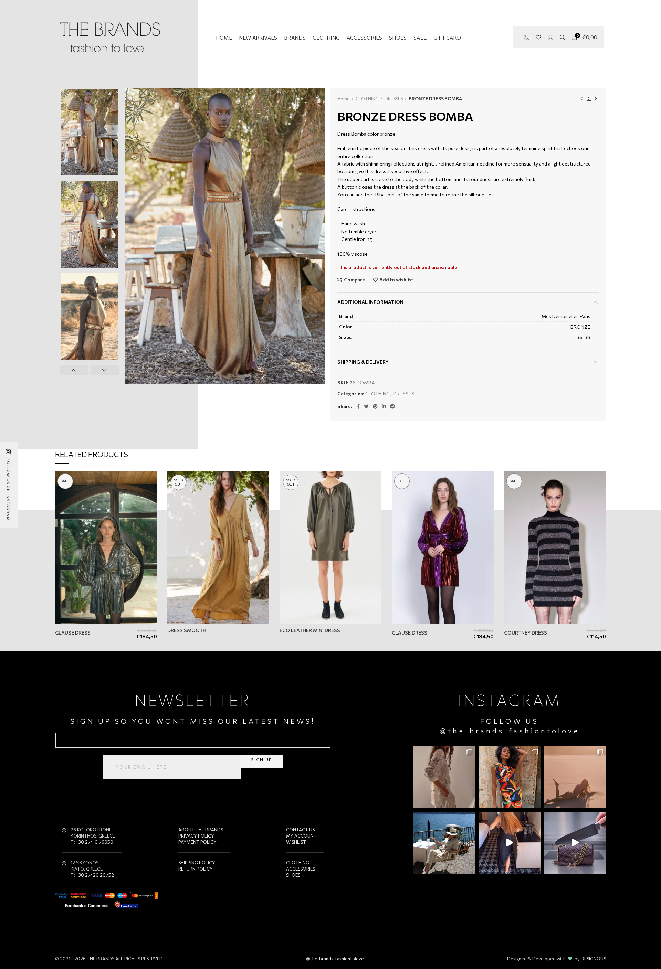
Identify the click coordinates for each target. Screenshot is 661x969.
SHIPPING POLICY (196, 862)
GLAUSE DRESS (73, 633)
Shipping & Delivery (363, 362)
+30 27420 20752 (95, 875)
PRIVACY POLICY (196, 836)
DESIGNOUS (593, 958)
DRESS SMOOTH (186, 630)
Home (343, 99)
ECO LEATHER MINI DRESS (310, 630)
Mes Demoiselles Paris (566, 316)
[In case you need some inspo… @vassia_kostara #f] (444, 843)
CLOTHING (367, 99)
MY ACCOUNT (301, 836)
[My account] (550, 37)
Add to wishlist (396, 279)
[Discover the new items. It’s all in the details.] (444, 777)
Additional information (370, 302)
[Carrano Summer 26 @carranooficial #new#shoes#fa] (510, 843)
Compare (354, 279)
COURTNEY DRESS (525, 633)
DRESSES (394, 99)
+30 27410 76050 (94, 842)
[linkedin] (384, 406)
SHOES (293, 875)
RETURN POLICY (195, 869)
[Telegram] (392, 406)
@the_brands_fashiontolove (509, 730)
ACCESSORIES (300, 869)
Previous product (581, 98)
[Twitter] (366, 406)
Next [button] (105, 370)
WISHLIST (296, 842)
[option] (89, 132)
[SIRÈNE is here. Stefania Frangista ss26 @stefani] (575, 777)
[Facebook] (358, 406)
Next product (595, 98)
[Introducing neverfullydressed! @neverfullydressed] (510, 777)
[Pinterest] (375, 406)
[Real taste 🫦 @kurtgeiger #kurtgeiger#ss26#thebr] (575, 843)
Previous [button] (74, 370)
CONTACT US (300, 829)
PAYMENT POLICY (197, 842)
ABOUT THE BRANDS (200, 829)
